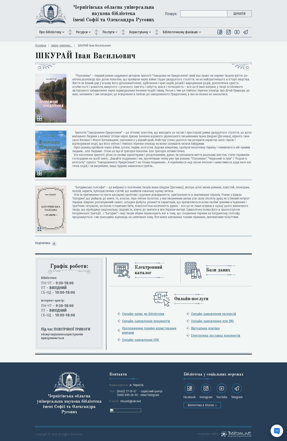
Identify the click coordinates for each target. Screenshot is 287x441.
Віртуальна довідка (205, 328)
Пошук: (171, 13)
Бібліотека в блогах (201, 405)
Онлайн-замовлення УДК (140, 340)
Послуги (108, 32)
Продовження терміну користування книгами (149, 330)
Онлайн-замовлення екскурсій (213, 314)
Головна (40, 45)
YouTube (221, 397)
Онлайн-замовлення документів (146, 321)
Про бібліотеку (50, 32)
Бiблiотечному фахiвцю (180, 32)
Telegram (237, 397)
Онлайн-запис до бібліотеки (143, 314)
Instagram (206, 397)
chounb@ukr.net (130, 401)
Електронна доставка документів (215, 335)
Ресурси (82, 32)
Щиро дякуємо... (61, 45)
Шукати (239, 14)
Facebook (190, 397)
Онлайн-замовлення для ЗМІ (212, 321)
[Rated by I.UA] (125, 410)
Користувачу (138, 32)
